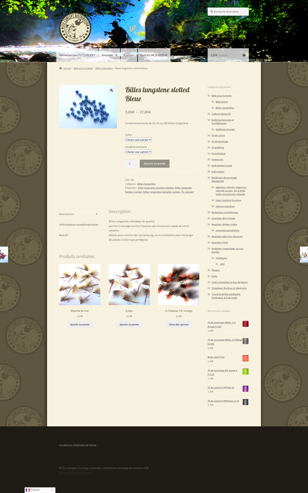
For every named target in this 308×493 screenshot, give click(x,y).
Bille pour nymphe (83, 68)
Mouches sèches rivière (224, 224)
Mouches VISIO (220, 242)
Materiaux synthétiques (225, 212)
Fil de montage (220, 141)
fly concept (187, 191)
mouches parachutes (227, 230)
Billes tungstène (104, 68)
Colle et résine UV (221, 113)
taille (128, 134)
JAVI (222, 264)
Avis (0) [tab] (63, 235)
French (35, 489)
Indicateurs (218, 171)
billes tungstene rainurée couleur (161, 191)
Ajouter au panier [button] (79, 324)
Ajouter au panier (155, 163)
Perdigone (221, 258)
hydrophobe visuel (222, 165)
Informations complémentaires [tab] (78, 224)
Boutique (107, 55)
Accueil (67, 68)
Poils (214, 276)
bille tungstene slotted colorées (156, 187)
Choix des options (179, 324)
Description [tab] (66, 214)
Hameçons (217, 159)
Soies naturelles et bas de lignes (230, 282)
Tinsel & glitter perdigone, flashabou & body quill (226, 296)
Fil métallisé (218, 153)
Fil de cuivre (218, 135)
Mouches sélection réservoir (227, 236)
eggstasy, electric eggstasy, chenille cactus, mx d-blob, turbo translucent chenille (231, 191)
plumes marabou (225, 206)
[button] (111, 90)
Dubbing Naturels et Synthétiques (223, 121)
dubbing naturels (225, 129)
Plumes (216, 270)
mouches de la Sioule (223, 218)
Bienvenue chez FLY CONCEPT (77, 55)
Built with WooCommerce (75, 472)
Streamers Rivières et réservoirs (229, 288)
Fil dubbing (218, 147)
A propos (129, 55)
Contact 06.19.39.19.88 (154, 55)
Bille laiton (222, 101)
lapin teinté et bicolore (228, 200)
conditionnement (136, 147)
